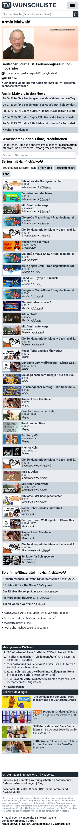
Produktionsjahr (65, 167)
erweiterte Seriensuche (17, 622)
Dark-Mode (10, 792)
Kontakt (24, 780)
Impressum (10, 780)
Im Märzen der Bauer (16, 597)
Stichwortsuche (46, 817)
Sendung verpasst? (13, 820)
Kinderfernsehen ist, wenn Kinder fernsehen (31, 579)
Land (6, 174)
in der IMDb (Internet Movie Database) (35, 612)
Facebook (9, 789)
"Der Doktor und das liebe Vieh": (41, 666)
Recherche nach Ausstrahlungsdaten (25, 627)
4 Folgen (38, 332)
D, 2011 (40, 598)
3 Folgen (44, 199)
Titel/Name (45, 167)
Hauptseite (27, 817)
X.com (33, 789)
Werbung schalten (42, 780)
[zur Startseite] (29, 4)
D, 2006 (44, 585)
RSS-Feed (45, 789)
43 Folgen (45, 187)
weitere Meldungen (17, 129)
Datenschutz (63, 780)
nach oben (11, 817)
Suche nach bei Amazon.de (29, 618)
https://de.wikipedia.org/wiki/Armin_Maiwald (31, 73)
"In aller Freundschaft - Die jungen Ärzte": (41, 658)
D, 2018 (37, 604)
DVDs (31, 820)
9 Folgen (44, 211)
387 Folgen (44, 465)
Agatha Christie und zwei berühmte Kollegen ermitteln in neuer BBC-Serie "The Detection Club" (40, 673)
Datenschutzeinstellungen (19, 783)
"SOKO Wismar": (40, 652)
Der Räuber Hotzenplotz (18, 591)
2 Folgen (37, 296)
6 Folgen (42, 501)
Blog (40, 783)
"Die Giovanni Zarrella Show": (41, 680)
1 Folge (44, 223)
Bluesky (22, 789)
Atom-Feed (61, 789)
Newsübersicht (14, 686)
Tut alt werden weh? (16, 604)
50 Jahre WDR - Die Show (19, 585)
